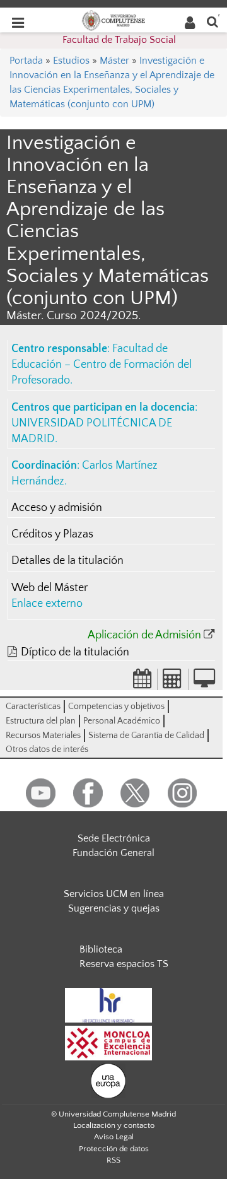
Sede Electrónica (114, 838)
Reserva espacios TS (123, 964)
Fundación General (113, 853)
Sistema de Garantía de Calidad (146, 735)
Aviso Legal (114, 1136)
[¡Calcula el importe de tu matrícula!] (173, 682)
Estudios (71, 60)
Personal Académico (121, 721)
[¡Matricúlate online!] (204, 682)
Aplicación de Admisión (144, 635)
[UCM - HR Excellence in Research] (108, 1004)
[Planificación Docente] (142, 682)
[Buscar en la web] (212, 21)
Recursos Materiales (43, 735)
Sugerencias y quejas (114, 908)
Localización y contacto (113, 1125)
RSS (113, 1160)
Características (33, 706)
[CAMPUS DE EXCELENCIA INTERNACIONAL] (108, 1042)
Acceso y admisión (56, 508)
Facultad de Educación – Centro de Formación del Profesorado (101, 365)
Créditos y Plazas (52, 534)
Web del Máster (49, 588)
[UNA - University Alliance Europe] (108, 1080)
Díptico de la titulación (75, 652)
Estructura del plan (41, 721)
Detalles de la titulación (67, 560)
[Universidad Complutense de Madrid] (113, 19)
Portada (26, 60)
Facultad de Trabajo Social (119, 39)
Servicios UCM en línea (114, 894)
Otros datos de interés (47, 749)
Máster (114, 60)
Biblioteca (100, 949)
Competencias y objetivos (116, 706)
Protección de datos (114, 1148)
